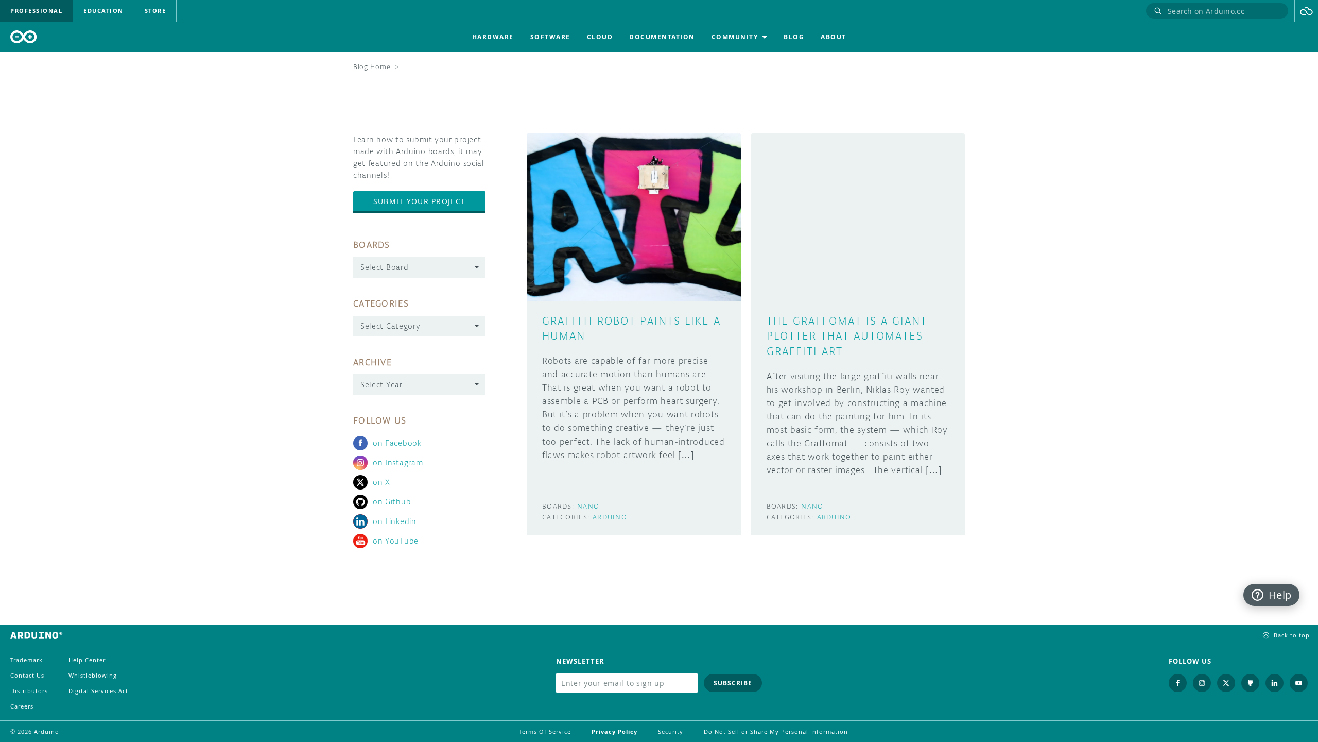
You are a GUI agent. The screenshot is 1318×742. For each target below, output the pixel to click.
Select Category (390, 326)
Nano (588, 506)
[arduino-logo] (23, 37)
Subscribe (733, 683)
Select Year (381, 385)
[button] (1306, 11)
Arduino (610, 517)
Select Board (384, 267)
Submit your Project (419, 201)
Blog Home (371, 66)
